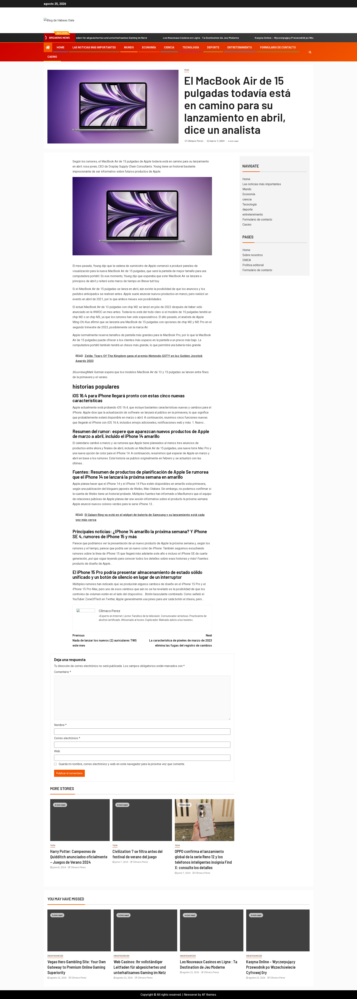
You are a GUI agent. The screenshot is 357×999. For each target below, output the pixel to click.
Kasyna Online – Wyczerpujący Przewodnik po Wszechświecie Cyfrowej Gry (270, 37)
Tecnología (190, 47)
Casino (52, 56)
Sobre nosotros (252, 255)
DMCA (246, 260)
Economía (149, 47)
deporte (213, 47)
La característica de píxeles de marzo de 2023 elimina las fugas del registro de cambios (180, 640)
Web (57, 751)
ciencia (169, 47)
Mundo (129, 47)
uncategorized (55, 956)
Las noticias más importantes (94, 47)
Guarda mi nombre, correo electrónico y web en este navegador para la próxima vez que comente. (122, 764)
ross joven (90, 166)
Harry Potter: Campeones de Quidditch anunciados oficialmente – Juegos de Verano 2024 (78, 857)
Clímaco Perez (195, 141)
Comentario (62, 672)
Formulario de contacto (278, 47)
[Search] (310, 52)
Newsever (190, 994)
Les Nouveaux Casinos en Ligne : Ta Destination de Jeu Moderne (172, 37)
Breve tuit (147, 281)
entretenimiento (239, 47)
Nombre (60, 725)
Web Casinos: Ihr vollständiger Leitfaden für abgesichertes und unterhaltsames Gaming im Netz (140, 967)
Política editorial (253, 265)
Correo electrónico (67, 738)
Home (60, 47)
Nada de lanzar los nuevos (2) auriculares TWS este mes (105, 640)
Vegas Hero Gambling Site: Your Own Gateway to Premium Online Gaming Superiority (76, 967)
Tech (186, 70)
